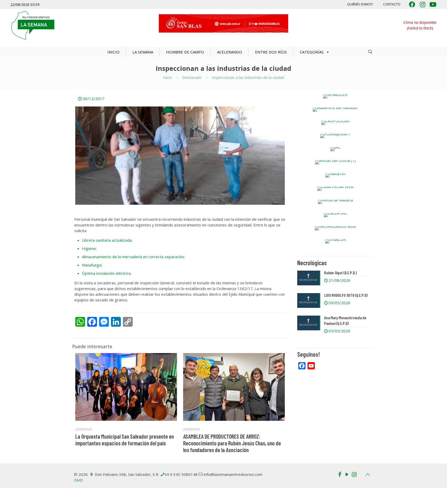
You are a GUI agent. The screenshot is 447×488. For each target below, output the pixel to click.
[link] (335, 96)
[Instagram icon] (354, 474)
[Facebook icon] (339, 474)
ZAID (78, 480)
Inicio (167, 77)
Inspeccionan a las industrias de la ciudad (248, 77)
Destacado (192, 77)
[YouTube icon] (347, 474)
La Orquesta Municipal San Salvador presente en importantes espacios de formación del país (124, 439)
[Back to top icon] (367, 474)
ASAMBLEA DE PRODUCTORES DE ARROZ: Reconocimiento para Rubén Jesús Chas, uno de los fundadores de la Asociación (232, 443)
